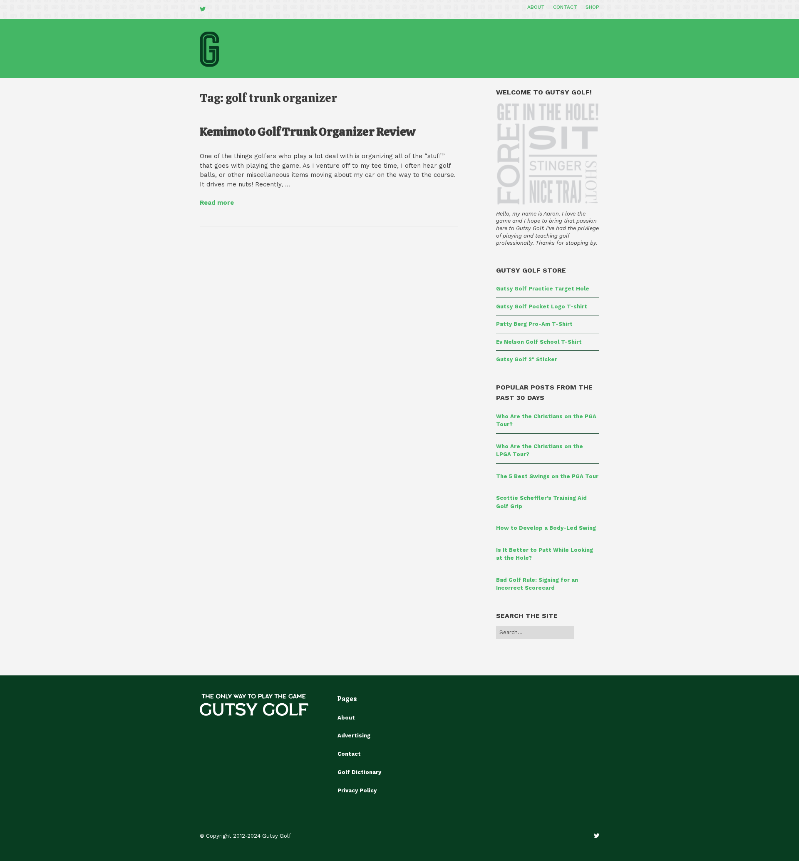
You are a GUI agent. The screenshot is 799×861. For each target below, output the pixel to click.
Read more (217, 202)
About (536, 7)
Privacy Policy (357, 790)
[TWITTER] (205, 9)
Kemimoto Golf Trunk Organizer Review (307, 131)
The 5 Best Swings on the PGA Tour (547, 476)
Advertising (353, 735)
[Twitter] (596, 836)
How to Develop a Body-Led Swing (546, 528)
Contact (565, 7)
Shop (592, 7)
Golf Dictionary (359, 772)
